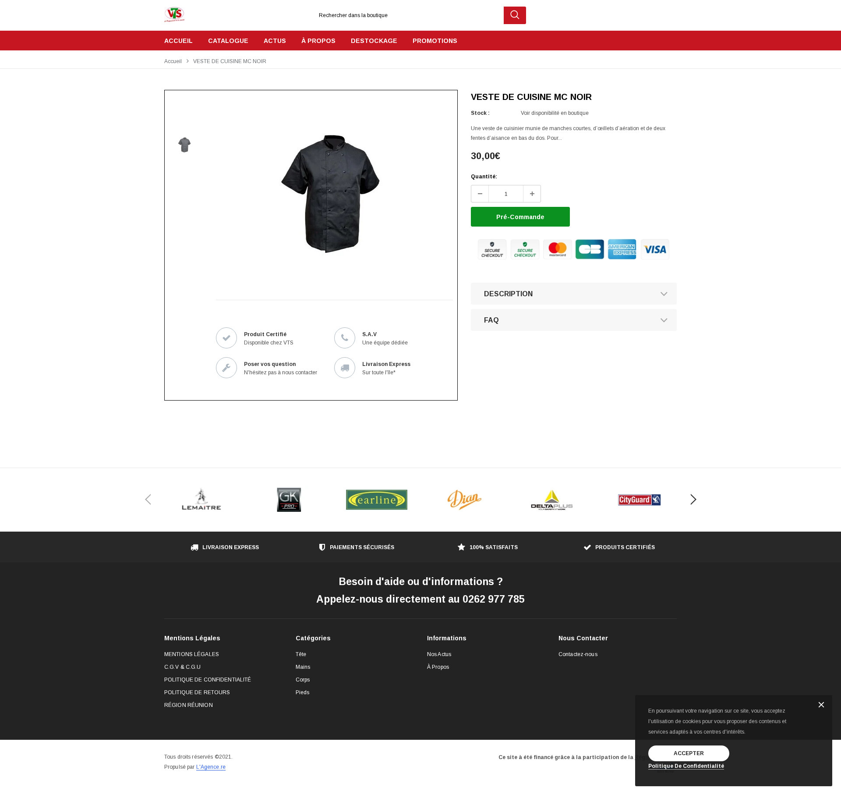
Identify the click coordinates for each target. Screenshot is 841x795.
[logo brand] (201, 500)
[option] (330, 195)
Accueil (173, 61)
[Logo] (174, 12)
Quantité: (484, 177)
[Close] (821, 705)
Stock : (480, 113)
